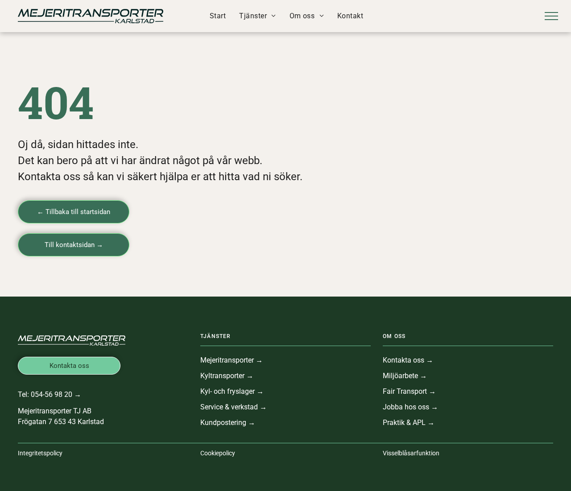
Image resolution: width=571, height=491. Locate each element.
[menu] (551, 16)
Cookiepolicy (217, 453)
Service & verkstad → (233, 407)
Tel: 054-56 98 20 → (49, 394)
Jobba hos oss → (410, 407)
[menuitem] (217, 15)
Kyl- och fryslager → (232, 391)
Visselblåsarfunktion (411, 453)
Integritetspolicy (40, 453)
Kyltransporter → (226, 375)
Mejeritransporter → (231, 360)
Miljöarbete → (405, 375)
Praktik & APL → (408, 422)
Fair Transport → (409, 391)
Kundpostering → (227, 422)
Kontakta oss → (408, 360)
